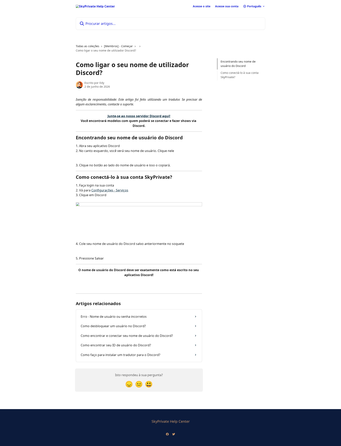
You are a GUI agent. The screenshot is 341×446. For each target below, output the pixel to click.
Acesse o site (201, 6)
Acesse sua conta (226, 6)
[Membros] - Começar (118, 46)
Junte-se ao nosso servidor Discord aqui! (139, 116)
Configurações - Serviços (109, 190)
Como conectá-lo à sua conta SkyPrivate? (240, 75)
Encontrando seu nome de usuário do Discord (238, 64)
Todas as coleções (87, 46)
